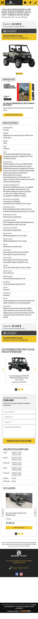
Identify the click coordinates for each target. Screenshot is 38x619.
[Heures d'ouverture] (25, 2)
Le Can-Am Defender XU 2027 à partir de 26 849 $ (18, 104)
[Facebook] (16, 574)
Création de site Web (12, 611)
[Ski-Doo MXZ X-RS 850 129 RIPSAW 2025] (19, 501)
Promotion (8, 79)
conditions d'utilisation (23, 606)
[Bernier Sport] (14, 2)
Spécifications (10, 123)
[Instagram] (21, 574)
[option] (19, 369)
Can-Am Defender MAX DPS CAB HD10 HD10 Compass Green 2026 (19, 378)
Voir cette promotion (13, 115)
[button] (3, 369)
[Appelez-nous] (35, 2)
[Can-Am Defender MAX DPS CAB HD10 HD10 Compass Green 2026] (19, 364)
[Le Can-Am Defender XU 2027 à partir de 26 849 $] (19, 92)
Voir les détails (19, 527)
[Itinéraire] (30, 2)
